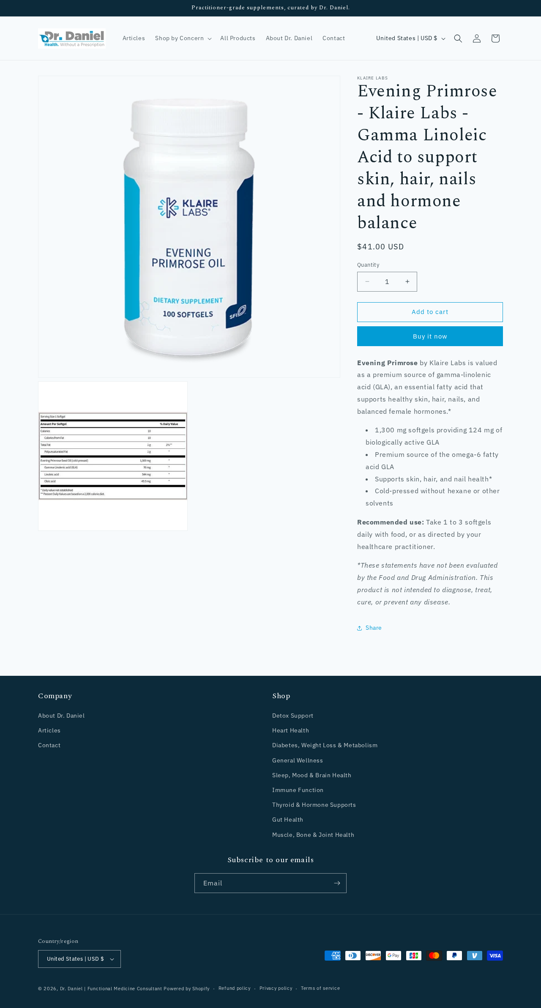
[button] (182, 38)
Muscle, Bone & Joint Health (313, 835)
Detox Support (293, 715)
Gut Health (287, 819)
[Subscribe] (337, 883)
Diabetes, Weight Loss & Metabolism (324, 745)
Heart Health (290, 730)
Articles (49, 730)
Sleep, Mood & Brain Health (312, 775)
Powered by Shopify (187, 989)
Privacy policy (276, 988)
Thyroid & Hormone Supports (314, 805)
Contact (49, 745)
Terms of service (320, 988)
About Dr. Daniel (61, 715)
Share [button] (374, 627)
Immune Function (298, 790)
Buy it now (430, 336)
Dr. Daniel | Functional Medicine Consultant (111, 989)
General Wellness (297, 760)
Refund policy (235, 988)
